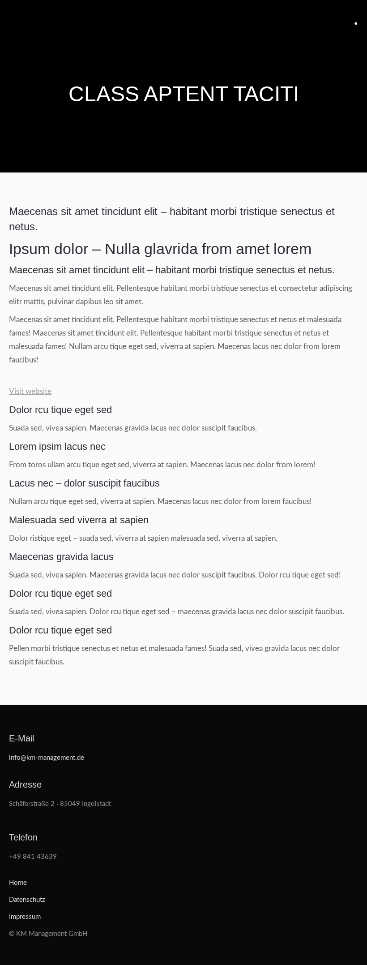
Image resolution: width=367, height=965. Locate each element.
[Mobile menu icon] (356, 23)
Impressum (25, 916)
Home (18, 882)
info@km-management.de (46, 757)
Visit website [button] (30, 391)
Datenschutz (27, 899)
